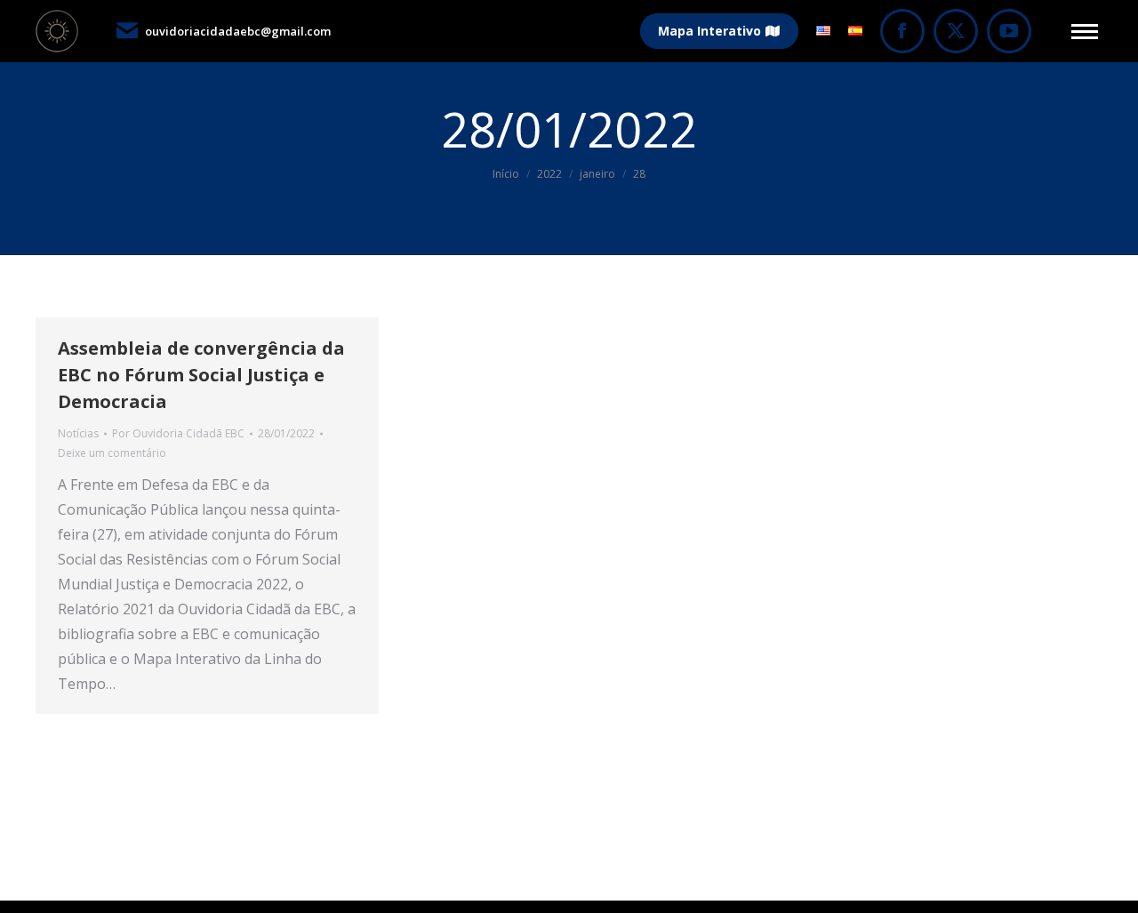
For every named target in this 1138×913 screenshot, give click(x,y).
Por (178, 433)
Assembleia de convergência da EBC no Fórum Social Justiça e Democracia (201, 374)
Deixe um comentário (112, 453)
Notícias (78, 433)
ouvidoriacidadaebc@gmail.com (238, 31)
